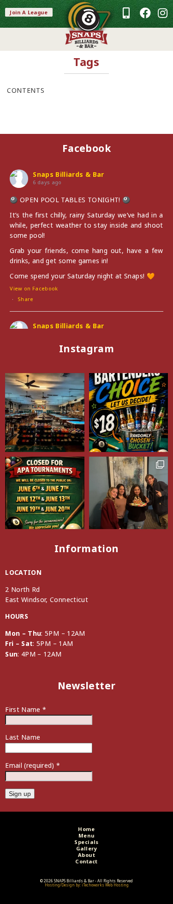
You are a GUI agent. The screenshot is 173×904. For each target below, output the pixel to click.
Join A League (29, 12)
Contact (86, 861)
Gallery (86, 848)
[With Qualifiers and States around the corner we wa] (44, 496)
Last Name (22, 737)
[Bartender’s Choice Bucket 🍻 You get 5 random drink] (128, 412)
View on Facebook (34, 288)
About (86, 854)
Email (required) (32, 765)
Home (86, 829)
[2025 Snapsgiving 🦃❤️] (128, 496)
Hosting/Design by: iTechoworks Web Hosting (87, 884)
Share (26, 298)
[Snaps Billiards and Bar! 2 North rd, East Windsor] (44, 412)
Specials (86, 841)
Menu (86, 835)
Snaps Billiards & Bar (68, 174)
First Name (25, 709)
